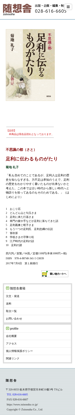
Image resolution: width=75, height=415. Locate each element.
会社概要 (11, 336)
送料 (8, 303)
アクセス (11, 343)
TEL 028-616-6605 (17, 394)
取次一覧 (11, 311)
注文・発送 (12, 296)
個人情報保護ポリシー (19, 350)
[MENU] (68, 7)
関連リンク (12, 358)
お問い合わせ (14, 318)
